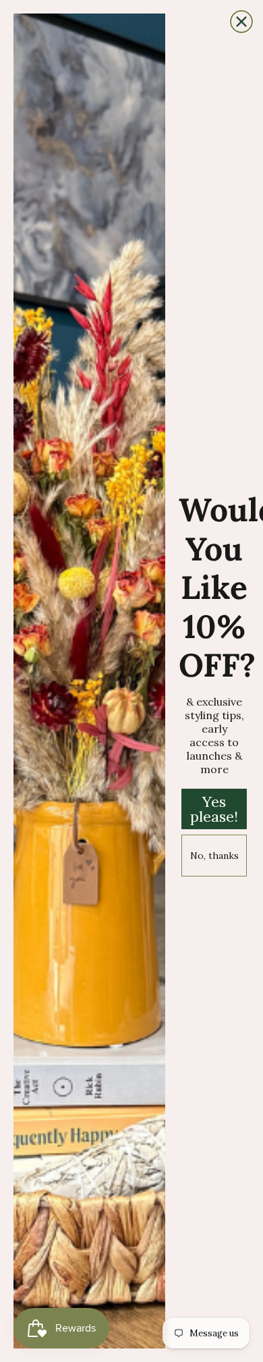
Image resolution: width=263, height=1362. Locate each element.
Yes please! (214, 809)
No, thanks (214, 855)
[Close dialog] (241, 21)
